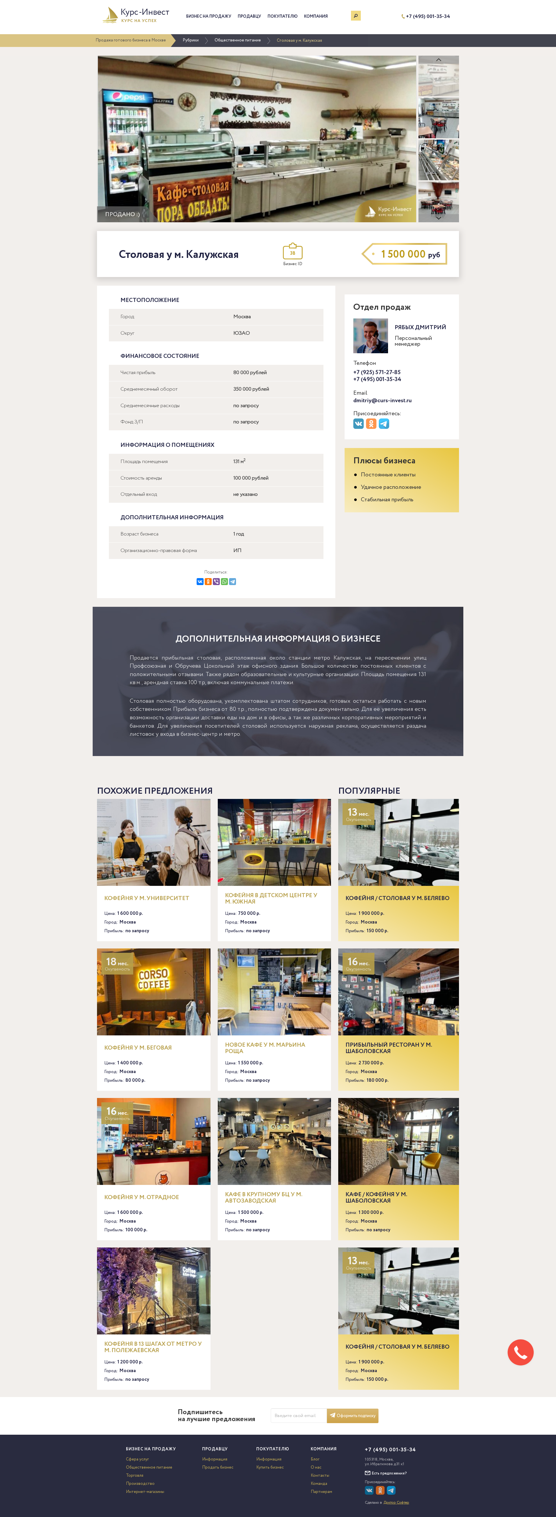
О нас (316, 1467)
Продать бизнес (217, 1467)
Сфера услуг (137, 1459)
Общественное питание (238, 40)
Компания (316, 16)
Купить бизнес (270, 1467)
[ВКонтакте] (200, 581)
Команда (319, 1484)
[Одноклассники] (208, 581)
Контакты (320, 1475)
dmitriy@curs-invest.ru (382, 400)
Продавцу (249, 16)
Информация (214, 1459)
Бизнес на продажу (208, 16)
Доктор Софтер (396, 1502)
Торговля (134, 1475)
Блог (315, 1459)
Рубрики (191, 40)
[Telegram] (232, 581)
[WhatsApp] (224, 581)
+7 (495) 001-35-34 (428, 16)
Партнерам (321, 1492)
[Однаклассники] (381, 1493)
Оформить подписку (356, 1416)
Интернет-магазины (145, 1492)
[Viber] (216, 581)
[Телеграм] (385, 428)
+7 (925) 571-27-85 (377, 372)
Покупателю (283, 16)
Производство (140, 1484)
